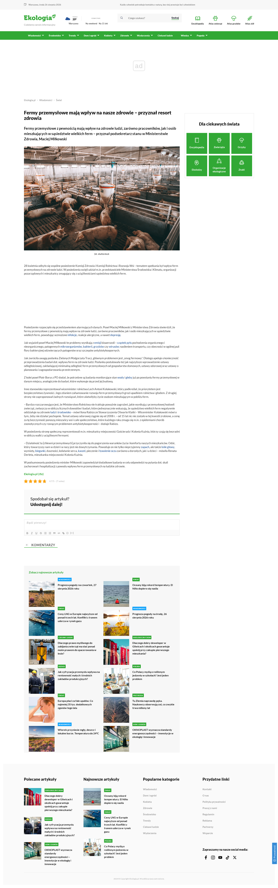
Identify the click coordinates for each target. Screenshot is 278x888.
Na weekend (91, 23)
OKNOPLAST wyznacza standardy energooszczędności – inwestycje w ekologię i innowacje (152, 733)
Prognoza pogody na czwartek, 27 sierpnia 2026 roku (77, 586)
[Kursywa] (32, 533)
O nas (206, 795)
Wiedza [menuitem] (185, 35)
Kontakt (207, 789)
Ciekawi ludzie (151, 827)
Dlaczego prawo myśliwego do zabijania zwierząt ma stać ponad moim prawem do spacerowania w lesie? (77, 648)
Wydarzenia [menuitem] (143, 35)
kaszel (81, 451)
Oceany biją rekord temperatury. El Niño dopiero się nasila (152, 586)
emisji (97, 342)
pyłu (129, 342)
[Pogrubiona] (27, 533)
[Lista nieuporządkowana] (50, 533)
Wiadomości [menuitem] (34, 35)
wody (120, 377)
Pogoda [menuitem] (200, 35)
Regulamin (208, 814)
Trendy (147, 820)
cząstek (121, 342)
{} (67, 533)
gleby (129, 377)
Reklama (207, 820)
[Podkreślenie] (36, 533)
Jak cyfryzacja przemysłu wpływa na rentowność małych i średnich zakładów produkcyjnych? (79, 675)
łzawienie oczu (107, 451)
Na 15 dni (103, 23)
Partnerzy (208, 827)
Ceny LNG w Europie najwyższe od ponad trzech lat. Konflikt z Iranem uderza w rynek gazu (77, 617)
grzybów (98, 346)
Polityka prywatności (214, 802)
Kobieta (147, 802)
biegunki (40, 451)
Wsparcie (208, 833)
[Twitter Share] (161, 501)
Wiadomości (45, 100)
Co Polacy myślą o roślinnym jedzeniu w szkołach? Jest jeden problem (150, 675)
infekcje (72, 335)
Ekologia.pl (30, 100)
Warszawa (73, 23)
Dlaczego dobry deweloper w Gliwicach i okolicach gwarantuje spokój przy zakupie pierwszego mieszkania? (151, 648)
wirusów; (114, 346)
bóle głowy (168, 447)
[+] (72, 533)
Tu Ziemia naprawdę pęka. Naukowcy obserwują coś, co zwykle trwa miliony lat (153, 704)
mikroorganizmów (71, 346)
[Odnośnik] (63, 533)
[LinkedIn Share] (169, 501)
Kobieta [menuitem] (108, 35)
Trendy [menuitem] (72, 35)
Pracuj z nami (210, 808)
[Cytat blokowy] (54, 533)
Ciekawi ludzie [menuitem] (165, 35)
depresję (115, 335)
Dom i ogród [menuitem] (90, 35)
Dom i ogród (150, 795)
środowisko (64, 412)
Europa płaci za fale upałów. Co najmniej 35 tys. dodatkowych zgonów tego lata (75, 704)
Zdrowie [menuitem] (124, 35)
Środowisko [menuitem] (55, 35)
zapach (145, 447)
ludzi (53, 412)
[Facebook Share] (152, 501)
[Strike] (41, 533)
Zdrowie (147, 808)
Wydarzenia (149, 833)
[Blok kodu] (59, 533)
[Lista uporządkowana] (45, 533)
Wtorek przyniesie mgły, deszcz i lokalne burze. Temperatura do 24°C (78, 731)
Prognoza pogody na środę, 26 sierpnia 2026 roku (149, 615)
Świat (59, 100)
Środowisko (149, 814)
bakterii (87, 346)
